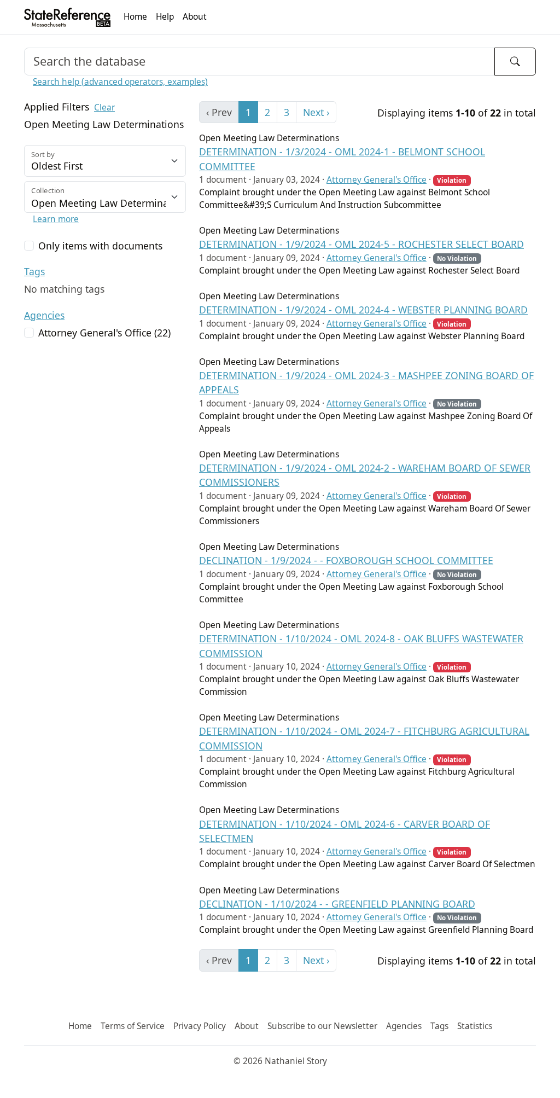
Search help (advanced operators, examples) (120, 82)
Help (165, 16)
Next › (316, 112)
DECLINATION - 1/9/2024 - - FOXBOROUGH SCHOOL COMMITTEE (346, 560)
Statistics (474, 1026)
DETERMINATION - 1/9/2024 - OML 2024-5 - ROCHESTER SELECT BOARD (361, 244)
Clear (104, 107)
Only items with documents (100, 245)
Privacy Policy (199, 1026)
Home (135, 16)
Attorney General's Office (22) (104, 332)
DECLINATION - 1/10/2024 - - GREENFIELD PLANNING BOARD (337, 903)
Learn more (56, 219)
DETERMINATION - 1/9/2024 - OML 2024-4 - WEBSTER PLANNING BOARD (363, 309)
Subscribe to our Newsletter (322, 1026)
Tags (34, 271)
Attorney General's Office (376, 179)
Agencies (44, 315)
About (195, 16)
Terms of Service (133, 1026)
